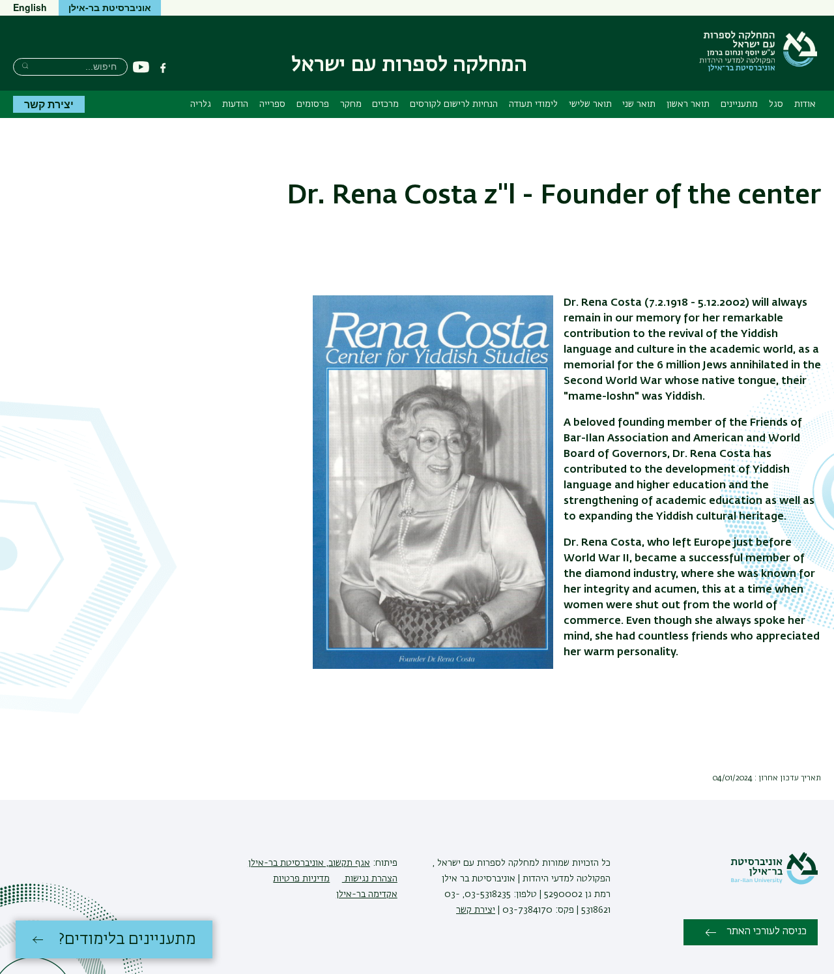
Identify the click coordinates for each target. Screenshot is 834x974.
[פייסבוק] (163, 68)
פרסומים (312, 104)
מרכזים (385, 104)
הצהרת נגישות (369, 878)
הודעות (235, 104)
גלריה (200, 104)
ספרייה (272, 104)
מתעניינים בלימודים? (127, 939)
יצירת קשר (49, 103)
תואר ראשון (688, 104)
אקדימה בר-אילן (366, 894)
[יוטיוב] (141, 67)
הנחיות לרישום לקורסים (454, 104)
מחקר (351, 104)
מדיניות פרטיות (301, 878)
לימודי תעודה (533, 104)
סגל (776, 104)
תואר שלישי (590, 104)
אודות (805, 104)
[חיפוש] (25, 65)
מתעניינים (739, 104)
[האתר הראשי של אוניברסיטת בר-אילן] (774, 882)
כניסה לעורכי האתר (766, 931)
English (30, 7)
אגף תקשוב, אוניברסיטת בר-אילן (309, 863)
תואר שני (638, 104)
